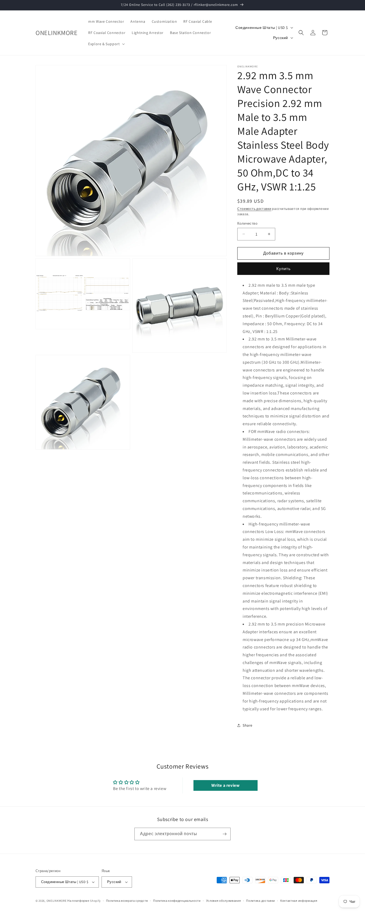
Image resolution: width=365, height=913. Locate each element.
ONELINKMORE (56, 901)
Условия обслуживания (223, 901)
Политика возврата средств (127, 901)
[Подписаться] (224, 834)
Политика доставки (260, 901)
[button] (106, 43)
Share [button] (248, 725)
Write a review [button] (225, 785)
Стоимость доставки (254, 209)
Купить (283, 268)
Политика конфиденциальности (177, 901)
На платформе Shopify (84, 901)
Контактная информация (298, 901)
